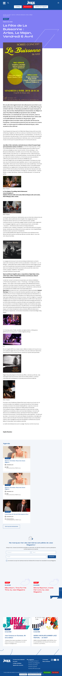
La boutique (45, 659)
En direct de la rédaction (19, 659)
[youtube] (55, 660)
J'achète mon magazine (41, 6)
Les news (9, 14)
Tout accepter (47, 672)
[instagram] (52, 660)
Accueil (4, 14)
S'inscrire (51, 556)
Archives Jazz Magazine (34, 662)
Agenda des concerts (18, 665)
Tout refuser (55, 672)
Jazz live (13, 14)
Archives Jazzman (32, 666)
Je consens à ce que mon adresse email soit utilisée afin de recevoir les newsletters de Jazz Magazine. (32, 560)
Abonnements (27, 6)
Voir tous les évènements (11, 526)
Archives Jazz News (33, 664)
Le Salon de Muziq (17, 663)
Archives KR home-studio (34, 668)
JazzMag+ (17, 6)
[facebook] (58, 660)
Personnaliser (23, 674)
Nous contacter (46, 661)
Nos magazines (30, 659)
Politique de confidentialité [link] (34, 674)
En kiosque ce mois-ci (33, 661)
